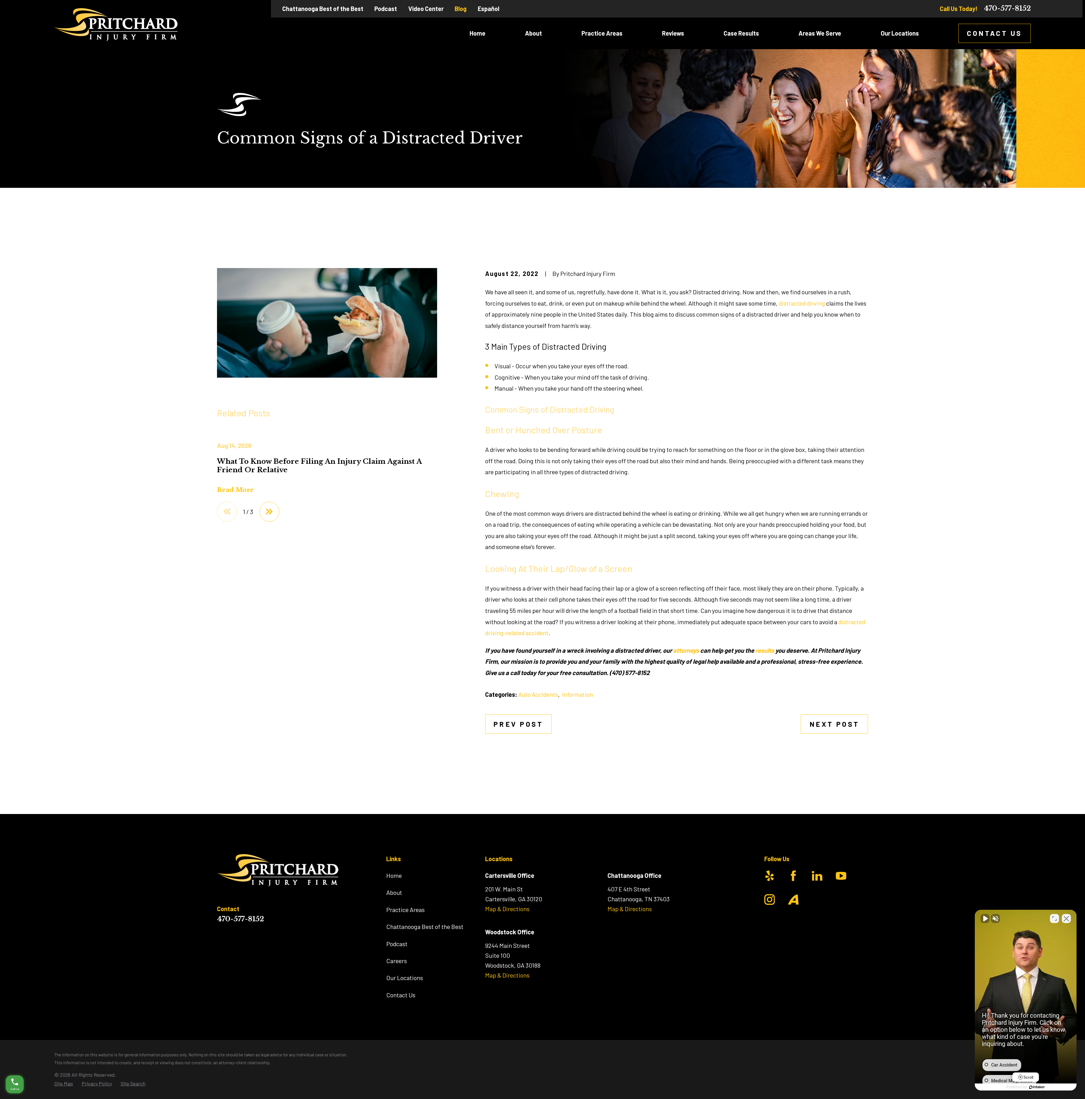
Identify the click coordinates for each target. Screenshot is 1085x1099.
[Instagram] (769, 899)
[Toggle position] (1054, 918)
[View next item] (269, 511)
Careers (396, 960)
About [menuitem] (533, 33)
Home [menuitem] (477, 33)
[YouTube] (841, 876)
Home (394, 875)
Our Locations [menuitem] (900, 33)
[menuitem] (63, 1084)
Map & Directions (507, 908)
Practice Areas (405, 909)
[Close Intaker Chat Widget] (1066, 918)
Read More (235, 490)
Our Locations (404, 977)
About (394, 892)
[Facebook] (793, 876)
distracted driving (802, 303)
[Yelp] (769, 876)
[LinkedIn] (817, 876)
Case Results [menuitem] (741, 33)
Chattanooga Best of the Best (322, 8)
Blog (460, 8)
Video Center (426, 8)
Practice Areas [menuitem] (601, 33)
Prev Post (518, 724)
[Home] (116, 24)
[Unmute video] (984, 918)
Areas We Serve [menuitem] (819, 33)
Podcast (385, 8)
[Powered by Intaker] (1036, 1087)
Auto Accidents (538, 694)
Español (488, 8)
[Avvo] (793, 899)
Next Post (835, 724)
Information (577, 694)
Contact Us (994, 33)
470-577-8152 (1007, 8)
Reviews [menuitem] (673, 33)
